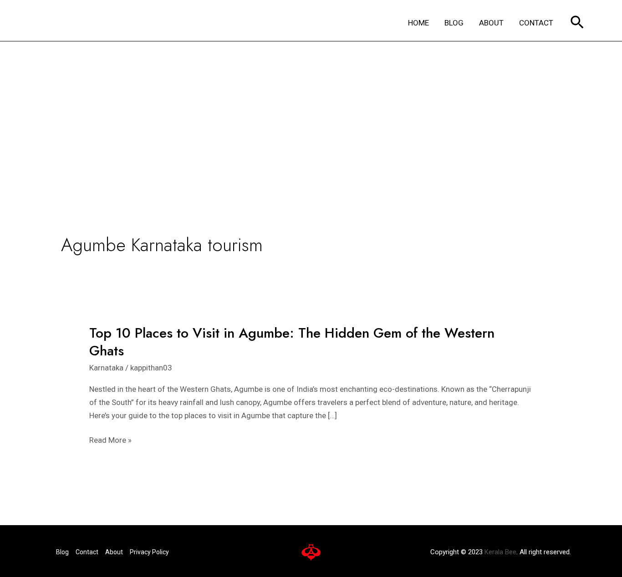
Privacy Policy (149, 552)
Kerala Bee (500, 552)
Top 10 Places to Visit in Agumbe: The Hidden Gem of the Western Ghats (292, 341)
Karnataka (106, 367)
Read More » (110, 440)
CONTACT (536, 22)
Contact (87, 552)
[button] (577, 23)
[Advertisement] (311, 109)
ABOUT (491, 22)
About (114, 552)
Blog (62, 552)
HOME (418, 22)
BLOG (454, 22)
